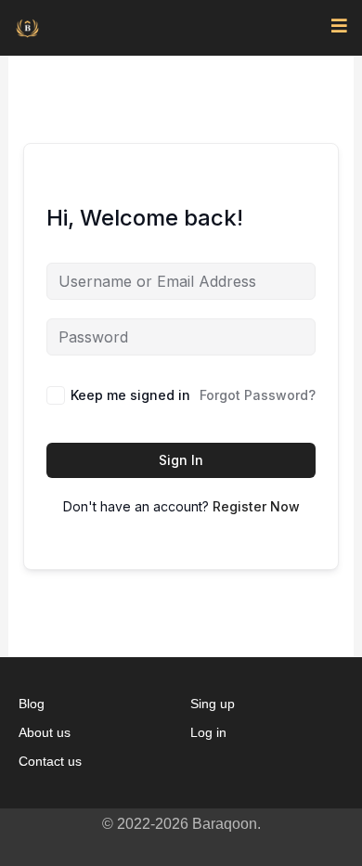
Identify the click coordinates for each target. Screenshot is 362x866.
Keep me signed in (130, 395)
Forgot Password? (258, 395)
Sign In (181, 460)
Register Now (256, 506)
